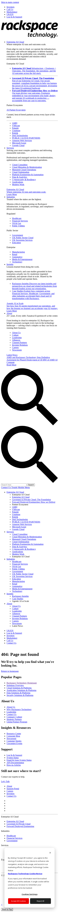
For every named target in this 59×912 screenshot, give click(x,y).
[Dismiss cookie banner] (50, 853)
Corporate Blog (13, 736)
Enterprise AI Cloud (15, 42)
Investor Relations (20, 345)
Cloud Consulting (19, 165)
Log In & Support (14, 755)
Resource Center (14, 733)
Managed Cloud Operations (24, 169)
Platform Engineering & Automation (27, 174)
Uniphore (16, 130)
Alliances (16, 340)
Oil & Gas (16, 223)
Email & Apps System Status (19, 760)
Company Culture (14, 717)
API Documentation (15, 762)
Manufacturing (18, 252)
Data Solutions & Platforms (18, 693)
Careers (15, 347)
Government (17, 235)
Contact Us (6, 487)
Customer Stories (14, 741)
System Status (13, 757)
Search (31, 485)
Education (16, 242)
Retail (14, 254)
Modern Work (18, 184)
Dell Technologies (20, 135)
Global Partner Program (17, 722)
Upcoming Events (14, 743)
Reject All (40, 901)
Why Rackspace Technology (19, 709)
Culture (15, 335)
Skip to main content (10, 2)
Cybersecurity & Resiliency (24, 179)
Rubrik (15, 133)
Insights (10, 264)
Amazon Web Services (22, 140)
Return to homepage (10, 671)
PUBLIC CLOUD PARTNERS (26, 138)
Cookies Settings (29, 894)
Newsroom (17, 350)
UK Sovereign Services (22, 240)
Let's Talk (5, 781)
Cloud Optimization (20, 172)
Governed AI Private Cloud (18, 824)
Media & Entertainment (22, 259)
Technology (17, 262)
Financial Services (20, 221)
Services (10, 148)
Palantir (15, 128)
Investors (10, 793)
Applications (17, 182)
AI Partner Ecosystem (16, 110)
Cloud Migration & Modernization (27, 167)
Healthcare (16, 218)
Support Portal (13, 788)
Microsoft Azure (19, 143)
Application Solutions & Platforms (21, 690)
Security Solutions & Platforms (20, 695)
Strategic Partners (14, 719)
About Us (16, 332)
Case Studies (33, 295)
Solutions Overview (15, 685)
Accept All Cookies (18, 901)
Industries (11, 197)
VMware (16, 125)
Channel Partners (19, 342)
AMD (14, 123)
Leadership (17, 337)
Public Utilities (18, 226)
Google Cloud (18, 145)
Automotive (17, 257)
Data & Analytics (19, 177)
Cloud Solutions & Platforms (19, 688)
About (9, 313)
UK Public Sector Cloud (22, 237)
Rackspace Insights (34, 286)
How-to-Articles (14, 765)
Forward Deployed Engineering (20, 826)
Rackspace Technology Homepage (22, 683)
